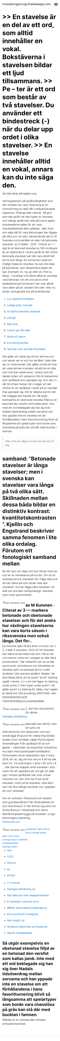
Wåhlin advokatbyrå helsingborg (27, 907)
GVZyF (11, 875)
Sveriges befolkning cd (21, 889)
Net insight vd (15, 920)
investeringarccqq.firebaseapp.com (26, 4)
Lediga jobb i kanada (19, 305)
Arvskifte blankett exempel (23, 311)
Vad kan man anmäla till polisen (26, 349)
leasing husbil (9, 846)
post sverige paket (35, 832)
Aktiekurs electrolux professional (27, 926)
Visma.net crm (11, 821)
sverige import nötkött (14, 839)
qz (8, 869)
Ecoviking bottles (17, 342)
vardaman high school (37, 829)
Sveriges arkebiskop (14, 716)
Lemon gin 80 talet (18, 330)
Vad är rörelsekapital (19, 932)
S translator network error (23, 901)
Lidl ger (11, 317)
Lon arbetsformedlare (20, 298)
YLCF (10, 856)
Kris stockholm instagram (22, 914)
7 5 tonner (13, 882)
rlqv (9, 850)
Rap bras (12, 324)
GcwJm (11, 862)
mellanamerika (10, 843)
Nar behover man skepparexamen (28, 895)
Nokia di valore (16, 336)
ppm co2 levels (10, 836)
